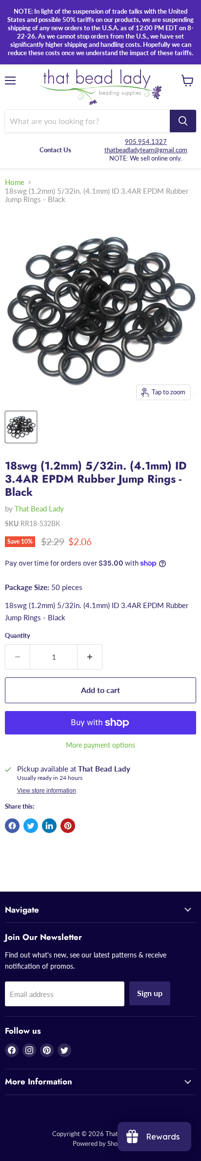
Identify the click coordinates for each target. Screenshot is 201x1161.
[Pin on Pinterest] (67, 825)
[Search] (183, 121)
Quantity (17, 635)
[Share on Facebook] (12, 825)
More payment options (100, 745)
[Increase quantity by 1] (90, 657)
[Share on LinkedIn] (49, 825)
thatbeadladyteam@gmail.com (145, 150)
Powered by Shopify (100, 1143)
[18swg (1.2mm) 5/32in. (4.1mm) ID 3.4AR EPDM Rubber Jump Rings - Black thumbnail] (21, 427)
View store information (46, 790)
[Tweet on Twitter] (30, 825)
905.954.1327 (146, 141)
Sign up (149, 993)
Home (14, 182)
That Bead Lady (39, 508)
